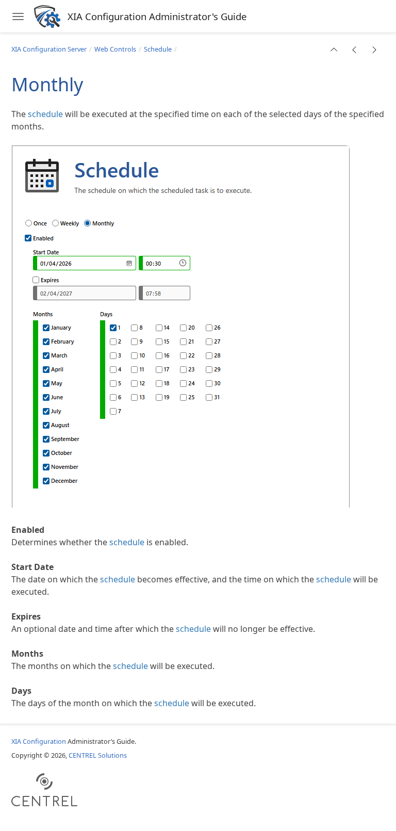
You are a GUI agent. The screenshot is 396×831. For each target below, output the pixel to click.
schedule (45, 114)
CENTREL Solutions (98, 755)
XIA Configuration (38, 741)
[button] (334, 49)
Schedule (158, 49)
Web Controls (115, 49)
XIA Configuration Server (49, 49)
